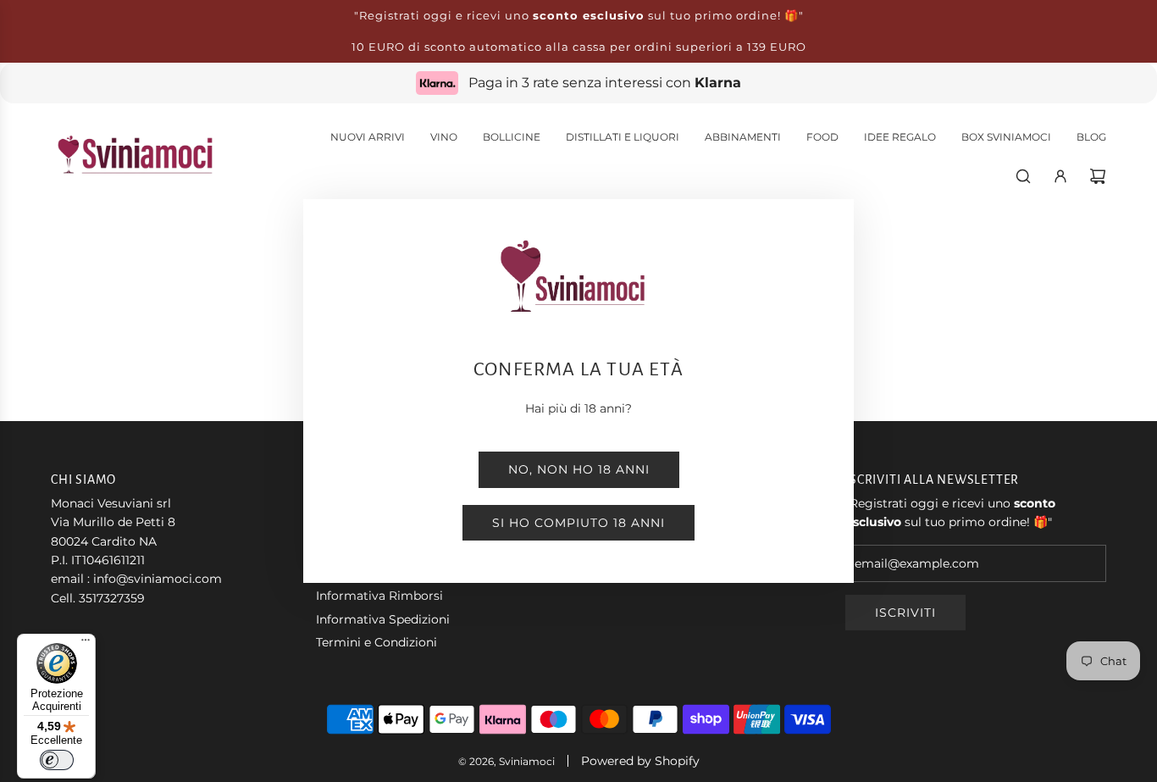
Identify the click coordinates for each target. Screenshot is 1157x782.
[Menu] (85, 644)
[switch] (57, 760)
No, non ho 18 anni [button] (579, 469)
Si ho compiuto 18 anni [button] (578, 522)
